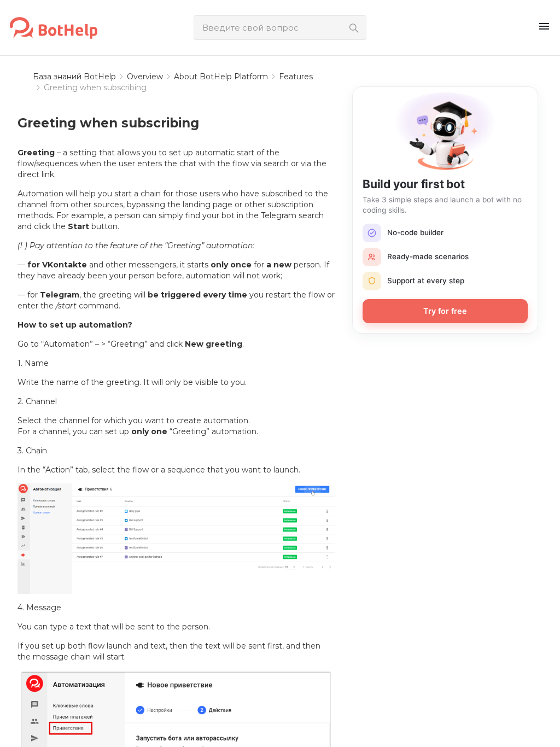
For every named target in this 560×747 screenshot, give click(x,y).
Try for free (445, 311)
